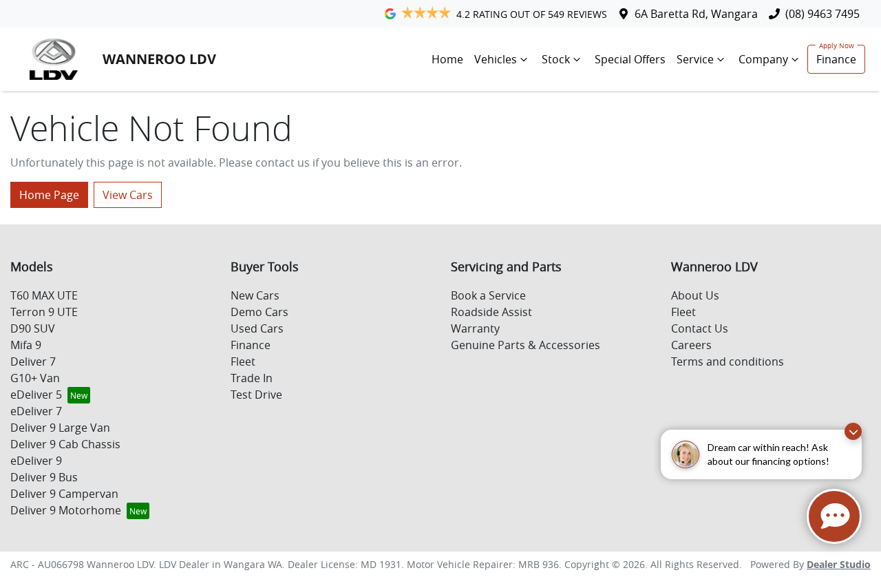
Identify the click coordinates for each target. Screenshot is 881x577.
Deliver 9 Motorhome (65, 510)
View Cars (128, 194)
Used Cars (257, 328)
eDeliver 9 (36, 460)
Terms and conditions (727, 361)
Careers (691, 345)
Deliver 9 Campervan (64, 493)
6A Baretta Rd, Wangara (696, 13)
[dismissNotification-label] (853, 431)
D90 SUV (32, 328)
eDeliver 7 (36, 411)
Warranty (475, 328)
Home (447, 59)
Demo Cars (259, 311)
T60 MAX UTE (44, 295)
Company (763, 59)
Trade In (252, 378)
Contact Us (699, 328)
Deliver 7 (33, 361)
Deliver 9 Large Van (60, 427)
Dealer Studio (839, 564)
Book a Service (488, 295)
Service (695, 59)
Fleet (243, 361)
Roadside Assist (491, 311)
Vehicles (495, 59)
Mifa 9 (25, 345)
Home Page (49, 194)
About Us (695, 295)
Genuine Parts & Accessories (525, 345)
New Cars (255, 295)
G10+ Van (35, 378)
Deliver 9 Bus (44, 477)
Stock (556, 59)
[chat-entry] (834, 516)
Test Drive (256, 394)
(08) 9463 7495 (822, 13)
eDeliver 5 (36, 394)
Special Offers (630, 59)
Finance (836, 59)
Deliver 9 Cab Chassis (65, 444)
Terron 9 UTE (44, 311)
